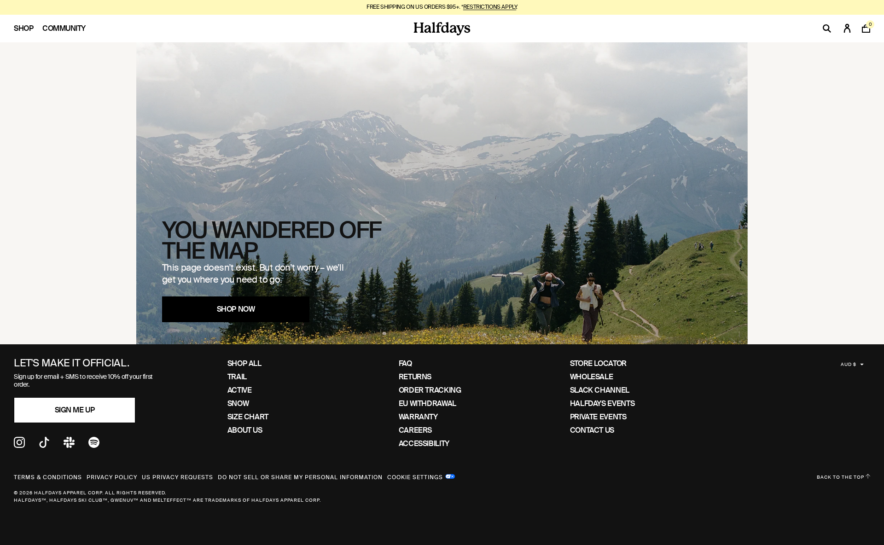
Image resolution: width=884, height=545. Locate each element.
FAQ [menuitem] (405, 363)
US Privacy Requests (177, 477)
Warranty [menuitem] (418, 417)
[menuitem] (28, 28)
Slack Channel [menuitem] (599, 390)
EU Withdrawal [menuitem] (427, 403)
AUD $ (848, 364)
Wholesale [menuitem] (591, 377)
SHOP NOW (236, 309)
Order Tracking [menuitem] (430, 390)
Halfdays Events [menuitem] (602, 403)
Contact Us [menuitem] (592, 430)
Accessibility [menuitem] (424, 443)
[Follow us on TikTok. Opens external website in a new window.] (44, 445)
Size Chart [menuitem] (247, 417)
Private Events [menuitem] (598, 417)
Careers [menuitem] (415, 430)
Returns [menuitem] (415, 377)
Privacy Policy (112, 477)
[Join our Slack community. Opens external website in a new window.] (69, 445)
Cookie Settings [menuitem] (415, 476)
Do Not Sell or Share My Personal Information (300, 477)
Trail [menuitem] (237, 377)
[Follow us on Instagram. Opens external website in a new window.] (19, 445)
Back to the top (841, 477)
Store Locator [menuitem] (598, 363)
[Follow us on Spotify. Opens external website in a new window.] (93, 445)
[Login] (847, 28)
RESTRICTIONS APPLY (489, 7)
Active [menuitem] (239, 390)
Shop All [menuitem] (244, 363)
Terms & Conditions (48, 477)
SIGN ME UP (74, 410)
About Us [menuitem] (244, 430)
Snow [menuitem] (238, 403)
